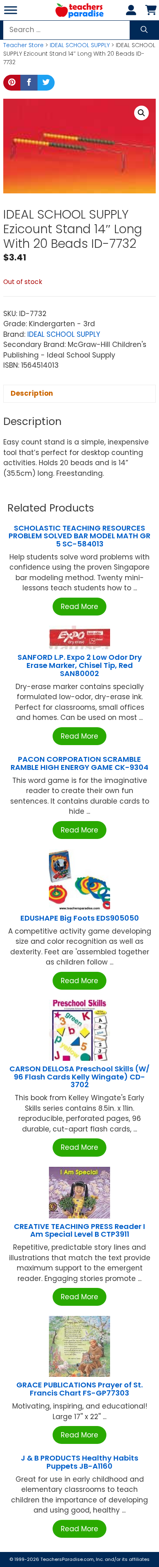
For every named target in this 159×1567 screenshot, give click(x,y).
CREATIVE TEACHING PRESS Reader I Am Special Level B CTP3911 (79, 1230)
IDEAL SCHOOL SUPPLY (80, 45)
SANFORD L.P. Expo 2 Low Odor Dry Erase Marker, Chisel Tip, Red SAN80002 (80, 665)
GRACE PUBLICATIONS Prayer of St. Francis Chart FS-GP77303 (79, 1389)
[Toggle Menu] (10, 10)
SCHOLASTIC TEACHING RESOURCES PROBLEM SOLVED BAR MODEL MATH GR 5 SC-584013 (79, 536)
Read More (79, 606)
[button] (141, 113)
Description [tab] (32, 393)
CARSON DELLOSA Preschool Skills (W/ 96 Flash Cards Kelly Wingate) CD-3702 (79, 1077)
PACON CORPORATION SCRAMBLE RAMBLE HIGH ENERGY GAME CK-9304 (79, 763)
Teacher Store (23, 45)
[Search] (144, 30)
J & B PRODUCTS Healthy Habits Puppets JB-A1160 (79, 1462)
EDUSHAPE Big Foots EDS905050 (79, 918)
